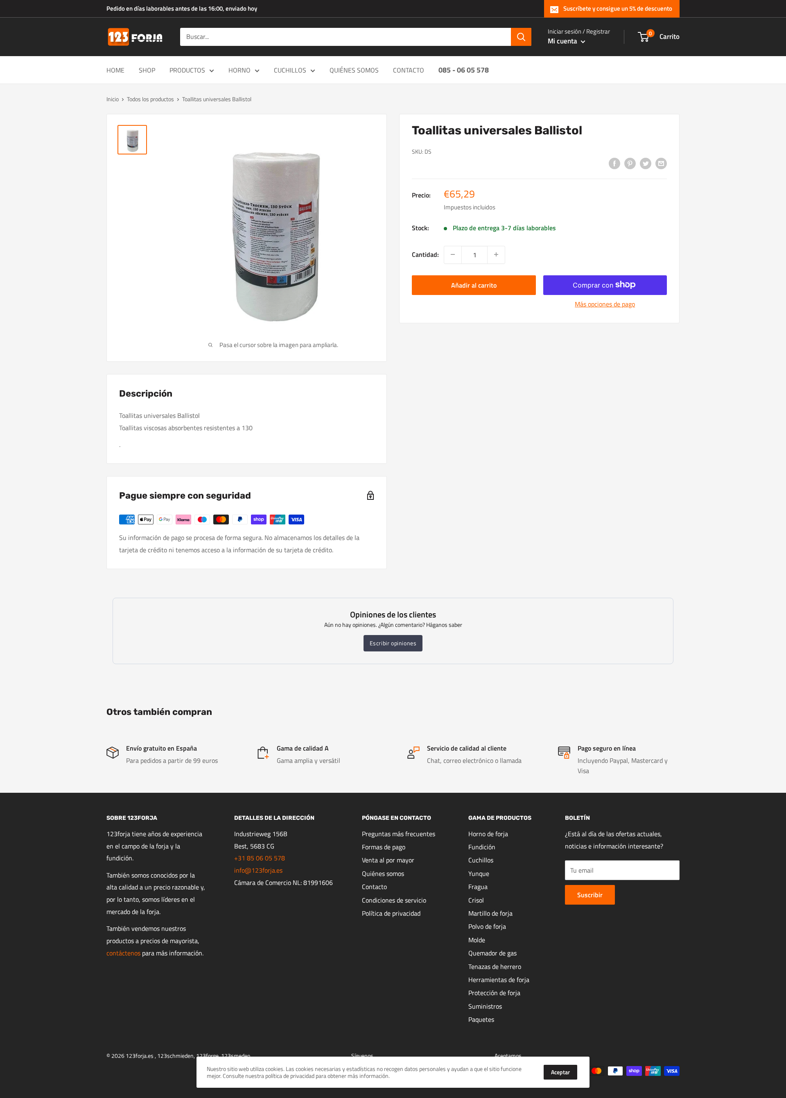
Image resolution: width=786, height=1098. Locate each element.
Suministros (485, 1006)
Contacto (374, 887)
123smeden (236, 1055)
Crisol (476, 900)
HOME (115, 70)
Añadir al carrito (474, 285)
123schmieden (175, 1055)
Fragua (478, 887)
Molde (476, 940)
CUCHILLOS (290, 70)
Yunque (478, 873)
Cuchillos (480, 860)
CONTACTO (408, 70)
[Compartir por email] (661, 163)
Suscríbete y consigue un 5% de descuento (617, 8)
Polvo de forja (487, 926)
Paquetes (481, 1019)
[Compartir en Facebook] (614, 163)
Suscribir (590, 895)
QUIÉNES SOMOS (354, 70)
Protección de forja (494, 993)
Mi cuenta (563, 41)
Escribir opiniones (393, 643)
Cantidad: (425, 254)
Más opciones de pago (605, 304)
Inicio (112, 99)
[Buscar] (521, 37)
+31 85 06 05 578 (259, 858)
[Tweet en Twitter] (645, 163)
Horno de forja (488, 834)
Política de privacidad (391, 913)
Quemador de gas (492, 953)
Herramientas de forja (498, 980)
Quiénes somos (383, 873)
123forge (207, 1055)
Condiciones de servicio (394, 900)
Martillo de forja (490, 913)
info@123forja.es (258, 870)
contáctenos (123, 953)
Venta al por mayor (388, 860)
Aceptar (560, 1072)
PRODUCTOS (187, 70)
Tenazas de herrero (494, 966)
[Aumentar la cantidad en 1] (496, 254)
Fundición (481, 847)
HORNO (239, 70)
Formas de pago (383, 847)
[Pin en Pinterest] (630, 163)
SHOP (147, 70)
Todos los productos (150, 99)
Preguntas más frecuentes (398, 834)
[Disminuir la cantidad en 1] (452, 254)
